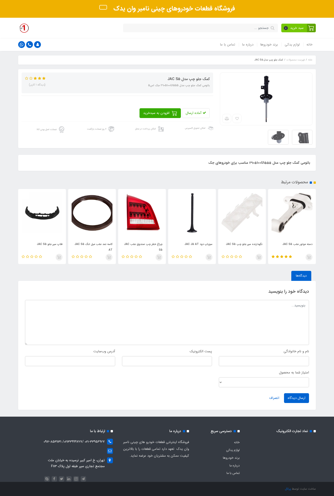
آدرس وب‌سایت (104, 351)
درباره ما (247, 44)
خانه (309, 44)
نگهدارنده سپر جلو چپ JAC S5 (244, 244)
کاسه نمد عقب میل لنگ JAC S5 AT (93, 247)
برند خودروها (269, 44)
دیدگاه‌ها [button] (301, 275)
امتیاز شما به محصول (294, 372)
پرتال (288, 488)
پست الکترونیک (201, 351)
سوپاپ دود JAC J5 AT (198, 244)
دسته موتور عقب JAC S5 (297, 244)
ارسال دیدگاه (296, 398)
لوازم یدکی (292, 44)
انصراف (274, 398)
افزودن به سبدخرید (157, 113)
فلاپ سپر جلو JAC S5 (49, 244)
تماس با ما (227, 44)
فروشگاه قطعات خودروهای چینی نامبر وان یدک (173, 9)
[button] (298, 28)
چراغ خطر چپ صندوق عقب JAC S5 (143, 247)
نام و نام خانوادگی (296, 351)
